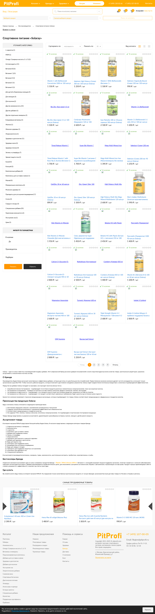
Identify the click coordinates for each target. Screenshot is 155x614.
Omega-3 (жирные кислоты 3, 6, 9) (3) (18, 59)
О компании (66, 555)
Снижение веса (8, 574)
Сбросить (32, 266)
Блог (64, 558)
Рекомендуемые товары (41, 548)
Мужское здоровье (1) (13, 190)
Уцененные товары (39, 552)
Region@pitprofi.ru (140, 539)
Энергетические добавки (11, 571)
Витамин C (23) (11, 73)
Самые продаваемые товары (77, 482)
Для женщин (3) (11, 97)
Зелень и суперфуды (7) (13, 152)
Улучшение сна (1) (12, 218)
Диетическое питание (10, 580)
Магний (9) (9, 180)
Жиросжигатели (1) (12, 134)
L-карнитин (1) (10, 50)
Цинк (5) (8, 222)
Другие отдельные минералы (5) (16, 115)
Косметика (6, 596)
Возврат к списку (9, 30)
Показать (13, 266)
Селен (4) (9, 199)
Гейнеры (5, 542)
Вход (4, 11)
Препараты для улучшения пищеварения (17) (21, 194)
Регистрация (12, 11)
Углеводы (6, 583)
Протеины (6, 539)
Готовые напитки (8, 590)
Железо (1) (9, 124)
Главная (65, 539)
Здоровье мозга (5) (12, 143)
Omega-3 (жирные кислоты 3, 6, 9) (14, 548)
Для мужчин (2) (11, 101)
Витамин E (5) (10, 83)
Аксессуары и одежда (10, 587)
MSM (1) (8, 55)
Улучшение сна (8, 567)
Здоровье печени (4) (12, 148)
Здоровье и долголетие (10, 561)
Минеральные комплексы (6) (15, 185)
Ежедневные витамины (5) (14, 120)
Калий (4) (9, 162)
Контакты (148, 3)
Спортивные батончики (10, 577)
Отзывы (65, 542)
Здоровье (66, 545)
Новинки (35, 539)
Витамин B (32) (10, 69)
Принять (148, 610)
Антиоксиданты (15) (12, 64)
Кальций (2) (9, 166)
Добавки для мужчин (10, 564)
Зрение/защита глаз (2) (13, 157)
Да (10, 241)
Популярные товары (39, 542)
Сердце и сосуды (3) (12, 204)
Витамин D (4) (10, 78)
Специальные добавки (10, 593)
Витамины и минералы (10, 552)
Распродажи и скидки (40, 545)
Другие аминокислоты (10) (14, 106)
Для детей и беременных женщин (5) (18, 92)
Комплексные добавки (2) (14, 171)
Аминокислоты (8, 545)
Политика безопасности (20, 611)
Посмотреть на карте (103, 557)
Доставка (66, 552)
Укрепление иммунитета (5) (15, 213)
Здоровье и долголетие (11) (15, 138)
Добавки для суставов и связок (13, 558)
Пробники (6, 602)
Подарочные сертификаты (12, 599)
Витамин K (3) (10, 87)
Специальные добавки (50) (14, 208)
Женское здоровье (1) (13, 129)
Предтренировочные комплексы (14, 555)
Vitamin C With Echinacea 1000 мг (66, 463)
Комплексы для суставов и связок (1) (18, 176)
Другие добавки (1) (12, 110)
